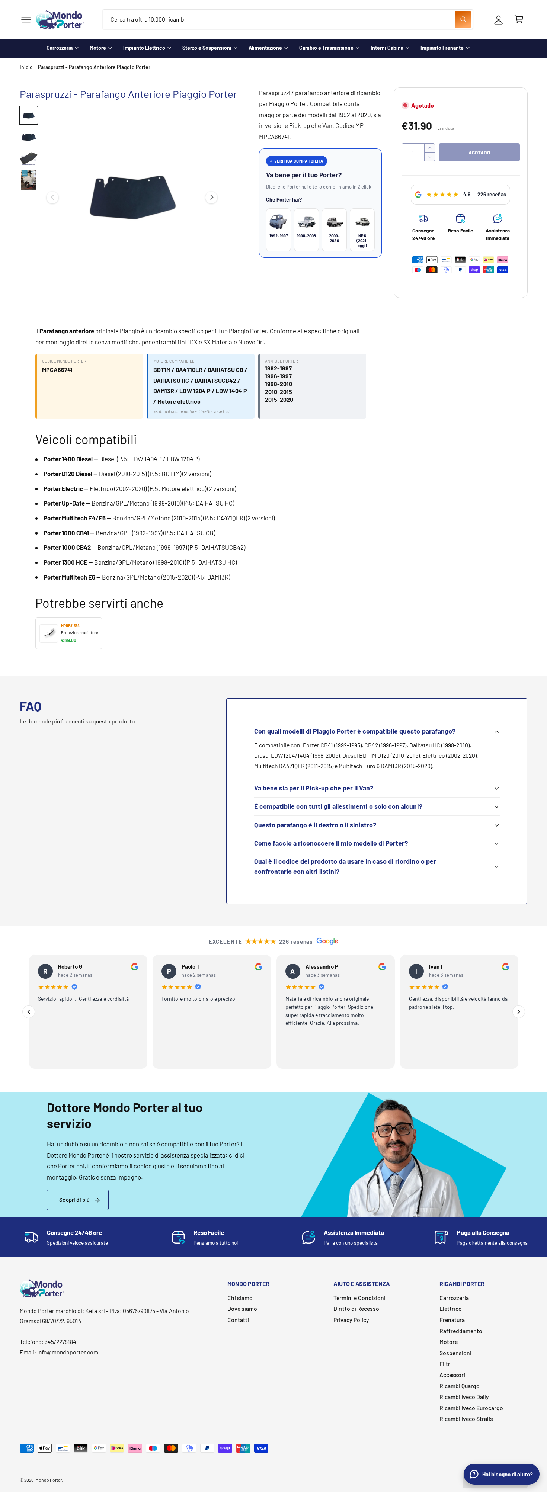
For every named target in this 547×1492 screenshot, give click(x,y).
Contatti (238, 1319)
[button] (26, 19)
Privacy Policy (351, 1319)
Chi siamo (240, 1297)
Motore (98, 48)
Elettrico (450, 1308)
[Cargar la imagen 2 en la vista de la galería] (28, 137)
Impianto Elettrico (144, 48)
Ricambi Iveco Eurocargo (471, 1407)
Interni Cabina (387, 48)
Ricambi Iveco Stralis (466, 1418)
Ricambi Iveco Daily (464, 1396)
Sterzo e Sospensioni (206, 48)
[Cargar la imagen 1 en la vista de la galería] (28, 115)
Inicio (26, 67)
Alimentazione (265, 48)
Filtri (445, 1363)
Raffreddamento (460, 1330)
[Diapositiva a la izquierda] (52, 197)
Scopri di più (74, 1199)
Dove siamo (242, 1308)
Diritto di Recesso (356, 1308)
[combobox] (288, 19)
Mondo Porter (48, 1479)
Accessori (452, 1374)
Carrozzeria (60, 48)
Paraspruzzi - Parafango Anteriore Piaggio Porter (94, 67)
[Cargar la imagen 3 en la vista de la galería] (28, 158)
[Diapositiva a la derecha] (211, 197)
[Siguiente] (518, 1011)
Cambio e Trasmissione (326, 48)
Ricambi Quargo (459, 1385)
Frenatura (452, 1319)
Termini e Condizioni (359, 1297)
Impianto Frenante (442, 48)
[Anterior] (28, 1011)
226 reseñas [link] (491, 194)
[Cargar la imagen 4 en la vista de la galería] (28, 180)
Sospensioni (455, 1352)
